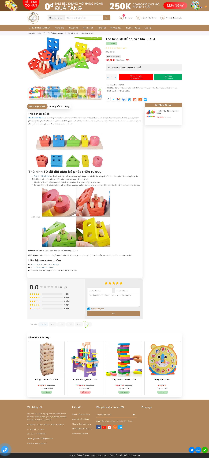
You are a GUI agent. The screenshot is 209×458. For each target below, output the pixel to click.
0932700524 (41, 434)
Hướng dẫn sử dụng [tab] (59, 106)
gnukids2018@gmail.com (44, 267)
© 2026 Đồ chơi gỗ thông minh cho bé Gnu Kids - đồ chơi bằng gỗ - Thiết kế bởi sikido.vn (104, 455)
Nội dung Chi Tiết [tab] (37, 106)
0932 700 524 (36, 264)
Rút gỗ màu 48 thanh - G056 (85, 380)
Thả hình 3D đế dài (41, 176)
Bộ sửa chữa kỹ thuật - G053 (46, 380)
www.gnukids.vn (40, 443)
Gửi (113, 313)
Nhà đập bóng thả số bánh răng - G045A (162, 381)
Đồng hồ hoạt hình (124, 380)
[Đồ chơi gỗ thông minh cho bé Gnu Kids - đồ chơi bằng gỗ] (33, 18)
